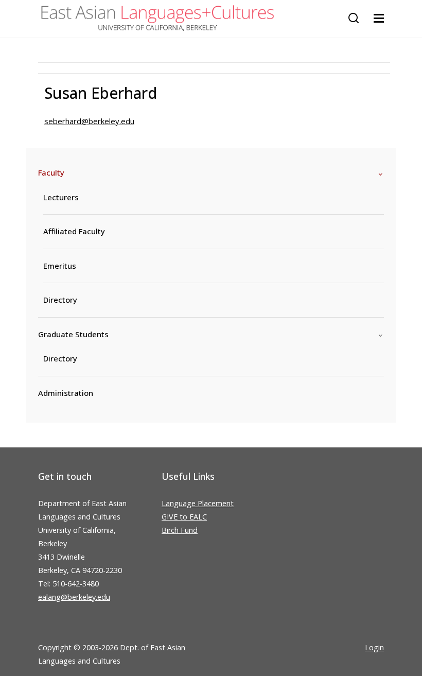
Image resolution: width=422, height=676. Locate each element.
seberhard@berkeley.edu (89, 121)
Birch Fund (180, 530)
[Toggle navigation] (378, 18)
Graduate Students (73, 334)
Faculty (51, 172)
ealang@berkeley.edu (74, 597)
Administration (65, 393)
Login (374, 647)
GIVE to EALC (184, 517)
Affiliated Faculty (74, 231)
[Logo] (157, 18)
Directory (60, 299)
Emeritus (59, 266)
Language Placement (198, 503)
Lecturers (61, 197)
